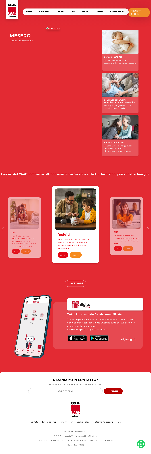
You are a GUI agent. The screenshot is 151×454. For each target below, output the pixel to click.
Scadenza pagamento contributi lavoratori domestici (119, 101)
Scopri (15, 251)
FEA (118, 422)
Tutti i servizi (75, 283)
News (85, 12)
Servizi (60, 12)
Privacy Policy (66, 422)
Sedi (73, 12)
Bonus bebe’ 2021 (113, 57)
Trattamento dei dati (103, 422)
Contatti (99, 12)
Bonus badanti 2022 (114, 142)
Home (29, 12)
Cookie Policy (83, 422)
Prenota (26, 251)
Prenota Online (135, 12)
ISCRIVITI (113, 391)
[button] (2, 229)
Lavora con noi (117, 12)
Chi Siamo (44, 12)
